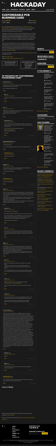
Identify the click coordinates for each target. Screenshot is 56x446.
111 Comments (48, 158)
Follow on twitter (40, 59)
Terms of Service (48, 440)
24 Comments (48, 80)
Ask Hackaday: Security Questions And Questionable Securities (28, 65)
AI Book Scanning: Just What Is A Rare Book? (48, 154)
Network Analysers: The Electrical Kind (10, 63)
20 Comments (48, 108)
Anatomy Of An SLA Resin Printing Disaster (48, 91)
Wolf (5, 259)
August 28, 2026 (50, 9)
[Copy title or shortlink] (8, 22)
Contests (22, 9)
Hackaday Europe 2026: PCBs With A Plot (48, 84)
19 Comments (33, 20)
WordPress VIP (30, 442)
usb (22, 58)
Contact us (46, 59)
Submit (28, 9)
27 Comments (48, 101)
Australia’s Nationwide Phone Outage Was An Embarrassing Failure (48, 76)
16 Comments (48, 94)
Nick (38, 194)
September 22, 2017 (32, 22)
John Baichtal (7, 20)
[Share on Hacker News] (5, 22)
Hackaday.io (14, 9)
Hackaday (28, 5)
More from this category (42, 111)
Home (3, 9)
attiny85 (7, 58)
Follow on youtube (42, 59)
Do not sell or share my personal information (30, 441)
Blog (8, 9)
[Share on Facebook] (2, 22)
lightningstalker (6, 376)
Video (14, 431)
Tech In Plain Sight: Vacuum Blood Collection (48, 161)
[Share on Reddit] (7, 22)
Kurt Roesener (7, 153)
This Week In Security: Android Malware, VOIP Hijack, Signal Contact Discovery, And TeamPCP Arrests (49, 139)
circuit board (12, 58)
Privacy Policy (42, 440)
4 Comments (48, 144)
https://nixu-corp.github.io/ (9, 129)
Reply (4, 90)
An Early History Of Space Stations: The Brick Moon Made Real (49, 105)
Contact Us (15, 437)
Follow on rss (44, 59)
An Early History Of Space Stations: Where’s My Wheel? (49, 97)
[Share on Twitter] (4, 22)
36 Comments (48, 165)
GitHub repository (12, 50)
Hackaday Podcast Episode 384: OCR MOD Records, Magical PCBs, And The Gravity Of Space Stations (48, 128)
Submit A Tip (15, 433)
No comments (48, 87)
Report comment (32, 90)
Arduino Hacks (10, 56)
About (33, 9)
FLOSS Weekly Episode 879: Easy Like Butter (48, 147)
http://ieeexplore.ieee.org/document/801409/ (13, 283)
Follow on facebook (38, 59)
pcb (20, 58)
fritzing (17, 58)
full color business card (29, 52)
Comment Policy (10, 415)
